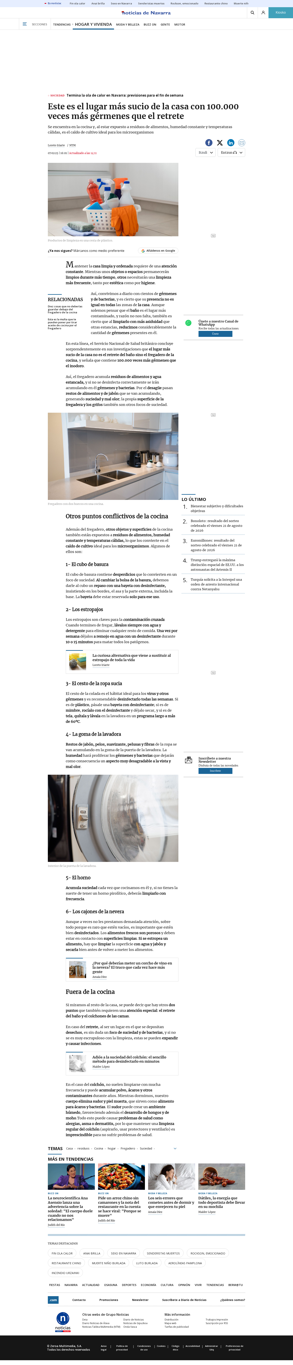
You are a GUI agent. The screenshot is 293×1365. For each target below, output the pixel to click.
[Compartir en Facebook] (208, 143)
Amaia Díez (99, 977)
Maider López (101, 1066)
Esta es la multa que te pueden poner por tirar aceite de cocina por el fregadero (62, 324)
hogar (112, 1148)
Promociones (108, 1300)
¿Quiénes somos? (232, 1300)
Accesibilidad (193, 1345)
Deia (85, 1319)
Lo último (194, 499)
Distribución (171, 1319)
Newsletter (140, 1300)
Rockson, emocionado (208, 1253)
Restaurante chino (66, 1263)
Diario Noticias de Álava (95, 1323)
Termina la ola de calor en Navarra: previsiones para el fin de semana (125, 96)
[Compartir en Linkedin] (230, 143)
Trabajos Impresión (217, 1319)
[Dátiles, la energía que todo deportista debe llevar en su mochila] (221, 1176)
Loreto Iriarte (56, 145)
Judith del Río (56, 1225)
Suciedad (146, 1148)
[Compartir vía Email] (241, 143)
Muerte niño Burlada (108, 1263)
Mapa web (170, 1323)
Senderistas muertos (163, 1253)
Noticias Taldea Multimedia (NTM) (101, 1326)
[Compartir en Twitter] (219, 143)
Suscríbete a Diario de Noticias (184, 1300)
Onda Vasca (130, 1326)
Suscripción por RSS (217, 1323)
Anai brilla (91, 1253)
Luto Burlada (147, 1263)
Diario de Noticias (133, 1319)
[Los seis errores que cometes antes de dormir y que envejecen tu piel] (171, 1176)
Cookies (161, 1345)
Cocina (98, 1148)
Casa (69, 1148)
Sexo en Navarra (123, 1253)
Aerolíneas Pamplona (185, 1263)
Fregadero (128, 1148)
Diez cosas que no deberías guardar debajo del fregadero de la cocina (65, 309)
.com (53, 1300)
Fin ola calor (62, 1253)
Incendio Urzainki (65, 1273)
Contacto (79, 1300)
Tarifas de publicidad (177, 1326)
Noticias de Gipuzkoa (135, 1323)
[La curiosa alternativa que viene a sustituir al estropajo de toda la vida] (77, 661)
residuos (83, 1148)
